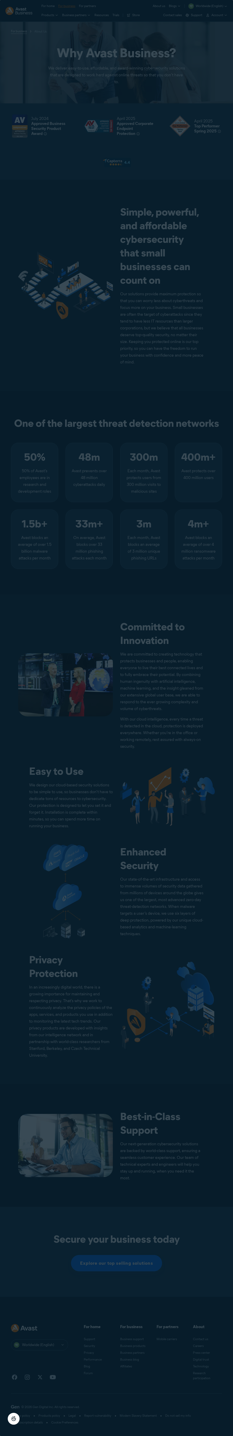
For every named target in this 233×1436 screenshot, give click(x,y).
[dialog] (116, 718)
